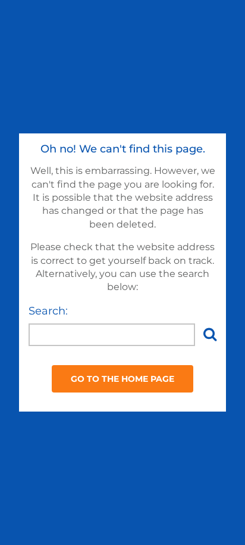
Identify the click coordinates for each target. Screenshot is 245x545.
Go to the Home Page (122, 378)
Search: (48, 310)
